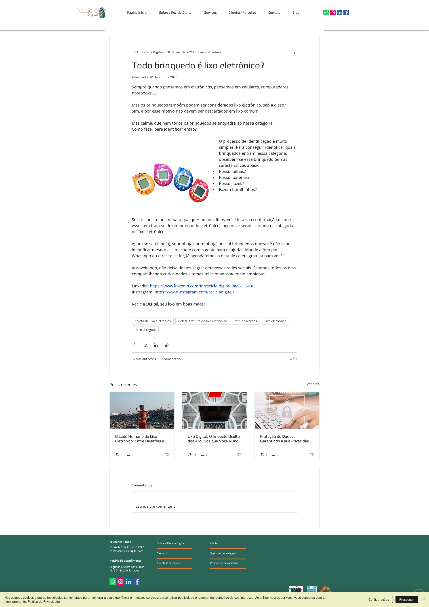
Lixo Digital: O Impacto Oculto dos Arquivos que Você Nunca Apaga (214, 438)
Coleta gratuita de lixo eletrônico (202, 321)
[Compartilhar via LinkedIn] (156, 345)
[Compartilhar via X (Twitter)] (145, 345)
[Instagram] (333, 12)
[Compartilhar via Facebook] (134, 345)
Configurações (378, 599)
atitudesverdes (246, 321)
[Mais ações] (294, 52)
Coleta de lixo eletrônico (153, 321)
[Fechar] (423, 599)
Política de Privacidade (44, 601)
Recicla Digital (145, 330)
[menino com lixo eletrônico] (142, 410)
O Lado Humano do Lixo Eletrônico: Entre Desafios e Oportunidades (139, 438)
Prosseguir (406, 599)
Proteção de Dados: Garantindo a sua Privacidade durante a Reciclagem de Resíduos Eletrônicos (285, 438)
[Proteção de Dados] (287, 410)
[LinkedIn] (339, 12)
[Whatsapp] (326, 12)
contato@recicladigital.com (126, 551)
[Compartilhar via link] (167, 345)
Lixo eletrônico (275, 321)
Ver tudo (313, 384)
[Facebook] (346, 12)
